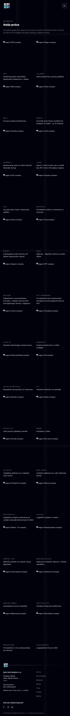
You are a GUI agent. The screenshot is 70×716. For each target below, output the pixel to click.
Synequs (27, 713)
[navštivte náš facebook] (4, 707)
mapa (5, 680)
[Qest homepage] (6, 6)
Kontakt (38, 692)
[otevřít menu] (64, 6)
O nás (38, 688)
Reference (39, 680)
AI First (38, 672)
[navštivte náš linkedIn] (12, 707)
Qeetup (38, 696)
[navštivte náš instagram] (8, 707)
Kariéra (38, 684)
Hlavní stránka (41, 676)
